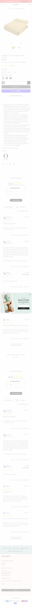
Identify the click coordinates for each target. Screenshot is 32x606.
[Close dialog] (30, 294)
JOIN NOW (23, 308)
